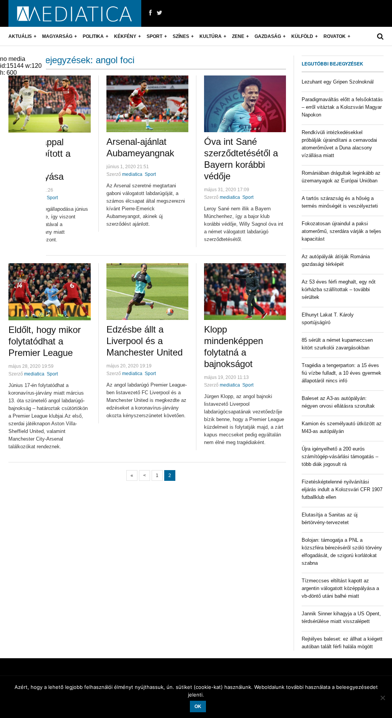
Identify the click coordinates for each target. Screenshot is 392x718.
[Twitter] (159, 13)
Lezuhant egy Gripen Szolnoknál (338, 82)
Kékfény (125, 36)
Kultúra (210, 36)
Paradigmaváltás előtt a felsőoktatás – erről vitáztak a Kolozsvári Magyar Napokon (342, 107)
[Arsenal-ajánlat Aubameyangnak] (147, 103)
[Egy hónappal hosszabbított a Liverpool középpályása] (49, 104)
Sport (154, 36)
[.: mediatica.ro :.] (75, 13)
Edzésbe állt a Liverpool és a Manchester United (144, 340)
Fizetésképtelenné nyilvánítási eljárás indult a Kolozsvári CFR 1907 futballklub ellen (342, 489)
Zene (238, 36)
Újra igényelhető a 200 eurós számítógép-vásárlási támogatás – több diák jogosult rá (340, 456)
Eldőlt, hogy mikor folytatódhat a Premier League (44, 341)
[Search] (380, 36)
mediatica (132, 174)
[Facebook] (150, 13)
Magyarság (57, 36)
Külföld (302, 36)
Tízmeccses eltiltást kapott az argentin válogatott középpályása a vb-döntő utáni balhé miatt (340, 588)
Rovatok (334, 36)
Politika (93, 36)
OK (197, 706)
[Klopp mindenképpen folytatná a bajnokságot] (245, 291)
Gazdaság (268, 36)
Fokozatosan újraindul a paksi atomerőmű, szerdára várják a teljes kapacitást (341, 231)
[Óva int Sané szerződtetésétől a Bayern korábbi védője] (245, 103)
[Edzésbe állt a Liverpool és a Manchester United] (147, 291)
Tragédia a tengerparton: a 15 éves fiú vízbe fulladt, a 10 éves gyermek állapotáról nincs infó (341, 373)
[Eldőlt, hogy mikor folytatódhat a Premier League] (49, 291)
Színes (181, 36)
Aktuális (20, 36)
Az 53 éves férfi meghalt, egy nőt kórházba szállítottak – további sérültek (339, 289)
